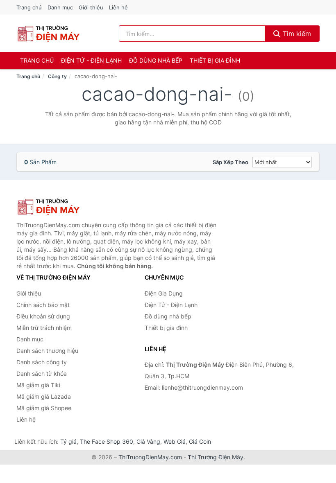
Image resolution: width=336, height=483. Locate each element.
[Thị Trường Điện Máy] (57, 206)
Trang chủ (29, 7)
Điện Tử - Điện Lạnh (91, 60)
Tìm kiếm (296, 33)
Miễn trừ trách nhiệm (44, 327)
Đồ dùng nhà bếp (155, 60)
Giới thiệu (91, 7)
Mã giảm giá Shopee (43, 407)
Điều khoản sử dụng (43, 316)
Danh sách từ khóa (41, 373)
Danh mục (60, 7)
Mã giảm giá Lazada (43, 396)
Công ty (57, 76)
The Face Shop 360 (106, 441)
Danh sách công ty (41, 362)
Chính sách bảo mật (43, 304)
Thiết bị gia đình (215, 60)
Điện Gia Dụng (164, 293)
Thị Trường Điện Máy (215, 457)
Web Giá (174, 441)
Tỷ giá (68, 441)
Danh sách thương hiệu (47, 350)
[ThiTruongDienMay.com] (48, 33)
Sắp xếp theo (230, 162)
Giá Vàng (148, 441)
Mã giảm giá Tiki (38, 384)
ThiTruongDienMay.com (150, 457)
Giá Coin (200, 441)
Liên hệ (118, 7)
